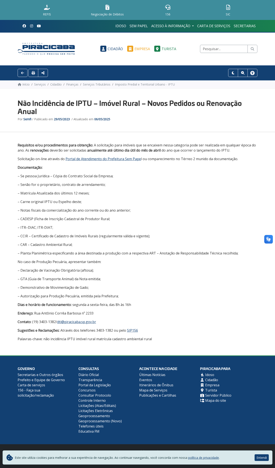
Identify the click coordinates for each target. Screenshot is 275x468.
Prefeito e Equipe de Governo (41, 380)
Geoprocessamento (94, 416)
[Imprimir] (33, 73)
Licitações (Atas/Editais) (97, 405)
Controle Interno (92, 400)
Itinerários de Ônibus (156, 385)
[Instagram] (31, 26)
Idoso (120, 26)
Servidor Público (217, 395)
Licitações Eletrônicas (95, 410)
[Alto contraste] (233, 73)
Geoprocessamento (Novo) (100, 421)
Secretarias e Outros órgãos (40, 374)
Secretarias (245, 26)
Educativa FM (88, 431)
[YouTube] (39, 26)
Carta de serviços (213, 26)
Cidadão (115, 49)
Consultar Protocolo (94, 395)
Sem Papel (139, 26)
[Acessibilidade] (252, 73)
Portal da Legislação (94, 385)
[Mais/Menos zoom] (243, 73)
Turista (169, 49)
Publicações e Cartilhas (157, 395)
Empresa (142, 49)
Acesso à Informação (171, 26)
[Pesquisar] (252, 49)
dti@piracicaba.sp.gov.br (76, 321)
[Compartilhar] (43, 73)
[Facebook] (24, 26)
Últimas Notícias (152, 374)
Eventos (145, 380)
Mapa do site (215, 400)
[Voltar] (23, 73)
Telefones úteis (91, 426)
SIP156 (132, 330)
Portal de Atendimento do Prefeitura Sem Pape (103, 159)
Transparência (90, 380)
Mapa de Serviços (153, 390)
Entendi (262, 458)
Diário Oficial (88, 374)
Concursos (87, 390)
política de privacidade (203, 458)
